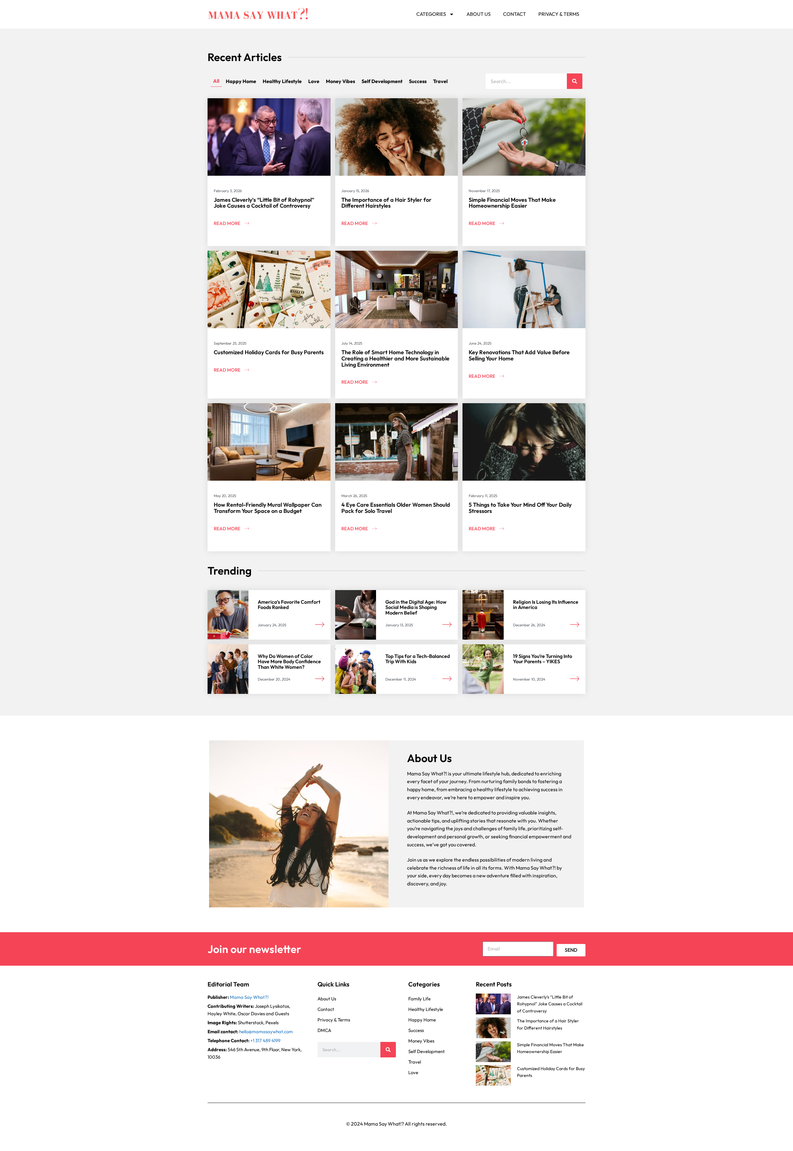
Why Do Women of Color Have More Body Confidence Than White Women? (289, 661)
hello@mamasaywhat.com (266, 1031)
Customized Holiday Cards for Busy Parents (269, 352)
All (216, 81)
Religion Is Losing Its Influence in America (545, 605)
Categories (431, 14)
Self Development (381, 81)
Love (313, 81)
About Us (479, 14)
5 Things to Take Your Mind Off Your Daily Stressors (520, 507)
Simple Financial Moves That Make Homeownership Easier (512, 202)
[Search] (574, 81)
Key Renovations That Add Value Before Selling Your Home (519, 355)
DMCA (324, 1030)
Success (418, 81)
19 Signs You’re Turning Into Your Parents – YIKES (542, 659)
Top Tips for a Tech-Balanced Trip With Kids (417, 659)
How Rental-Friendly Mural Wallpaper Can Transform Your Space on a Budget (268, 507)
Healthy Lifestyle (282, 81)
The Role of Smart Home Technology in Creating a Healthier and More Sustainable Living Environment (395, 358)
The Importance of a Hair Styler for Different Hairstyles (386, 202)
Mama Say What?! (249, 997)
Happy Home (241, 81)
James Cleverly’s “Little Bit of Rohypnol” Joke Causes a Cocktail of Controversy (264, 202)
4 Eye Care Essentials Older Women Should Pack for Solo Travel (395, 507)
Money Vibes (340, 81)
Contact (514, 14)
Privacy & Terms (558, 14)
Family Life (419, 999)
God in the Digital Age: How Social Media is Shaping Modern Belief (415, 607)
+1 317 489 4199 (265, 1040)
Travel (440, 81)
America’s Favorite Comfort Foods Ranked (289, 605)
